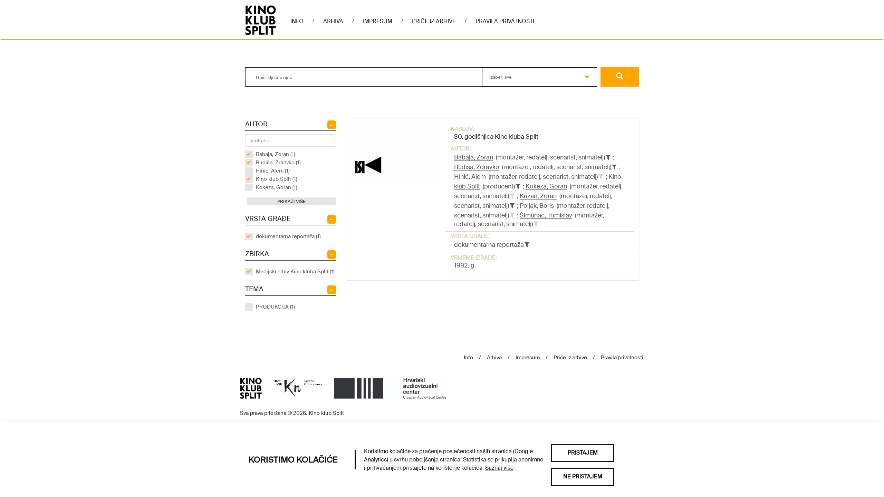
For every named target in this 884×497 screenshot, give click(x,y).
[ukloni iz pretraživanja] (608, 157)
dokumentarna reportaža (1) (288, 236)
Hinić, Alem (470, 177)
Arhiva (333, 21)
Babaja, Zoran (473, 157)
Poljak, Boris (537, 206)
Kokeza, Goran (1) (276, 187)
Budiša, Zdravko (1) (278, 162)
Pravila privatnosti (504, 21)
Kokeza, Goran (546, 186)
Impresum (377, 21)
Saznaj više (499, 467)
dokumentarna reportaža (489, 245)
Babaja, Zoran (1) (275, 154)
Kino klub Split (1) (276, 179)
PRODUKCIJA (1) (275, 306)
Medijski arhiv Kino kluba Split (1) (295, 271)
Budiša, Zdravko (476, 167)
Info (297, 21)
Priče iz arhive (434, 21)
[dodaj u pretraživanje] (600, 177)
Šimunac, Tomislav (546, 215)
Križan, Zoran (538, 196)
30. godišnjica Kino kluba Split (496, 137)
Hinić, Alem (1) (273, 170)
